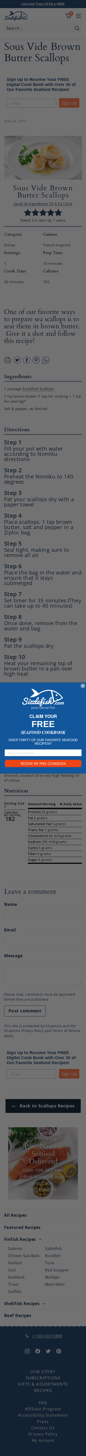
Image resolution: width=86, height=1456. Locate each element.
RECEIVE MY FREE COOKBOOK (42, 763)
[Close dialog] (83, 686)
